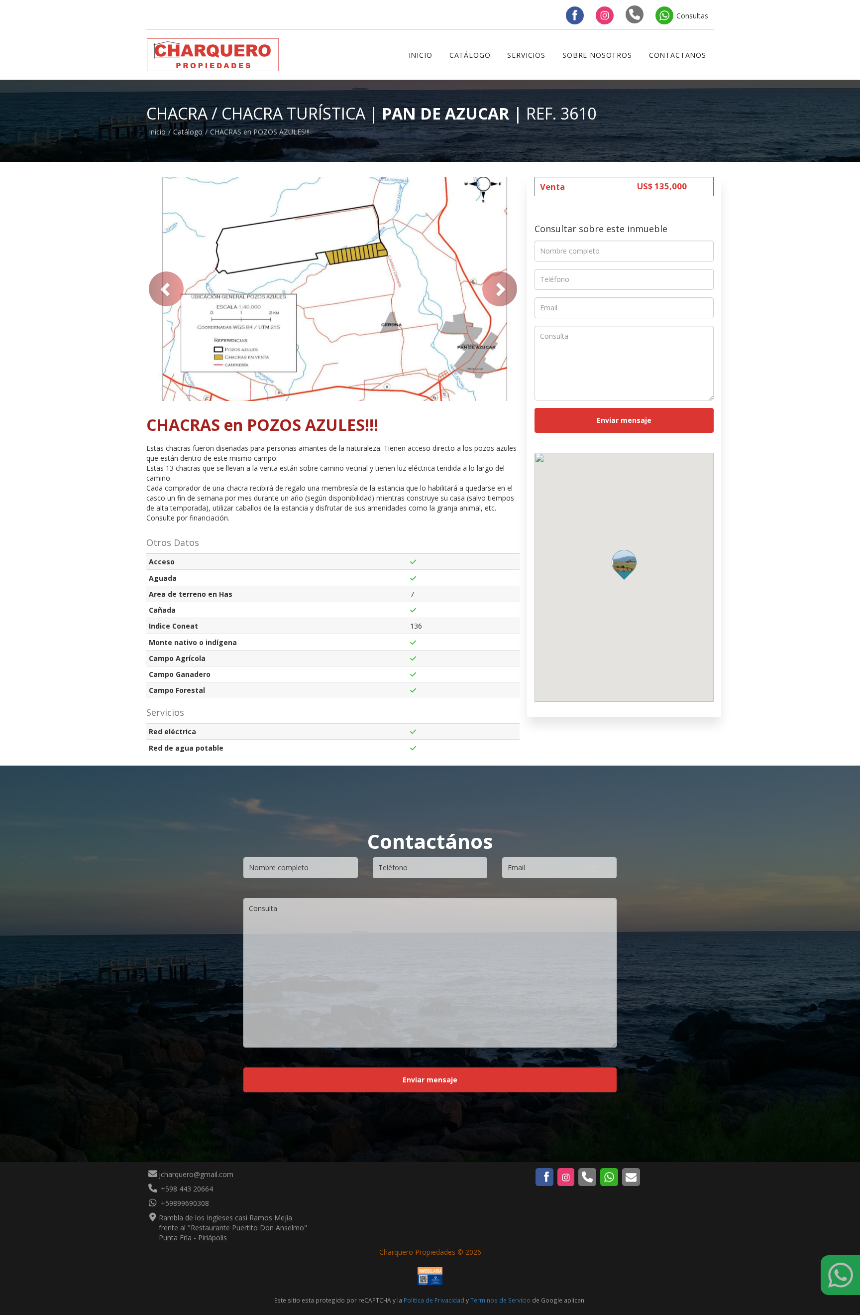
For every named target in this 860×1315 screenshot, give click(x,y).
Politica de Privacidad (434, 1300)
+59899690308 (184, 1203)
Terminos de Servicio (500, 1300)
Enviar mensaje (624, 420)
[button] (166, 288)
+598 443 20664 (186, 1188)
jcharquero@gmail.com (196, 1174)
